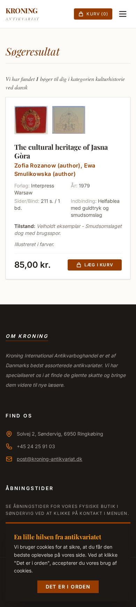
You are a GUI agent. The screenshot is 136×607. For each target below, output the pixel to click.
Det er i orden (68, 587)
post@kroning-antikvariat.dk (49, 459)
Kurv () (97, 13)
